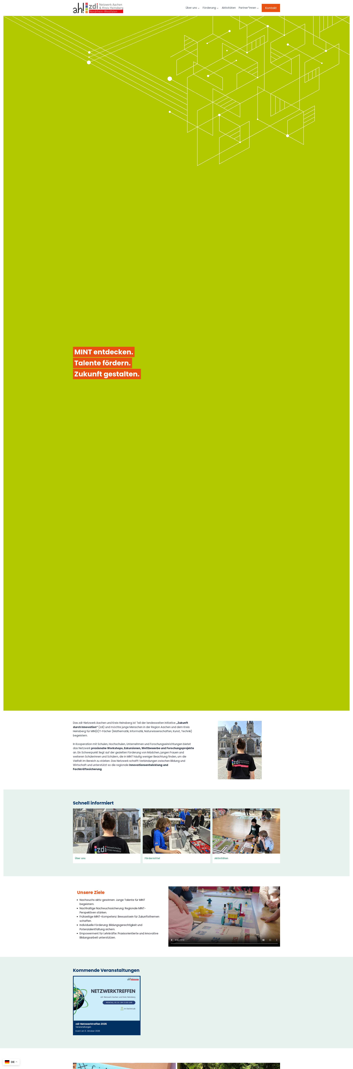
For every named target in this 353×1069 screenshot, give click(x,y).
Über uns (80, 858)
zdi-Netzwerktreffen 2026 (91, 1024)
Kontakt (271, 8)
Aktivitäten (229, 8)
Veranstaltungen (83, 1027)
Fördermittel (152, 858)
